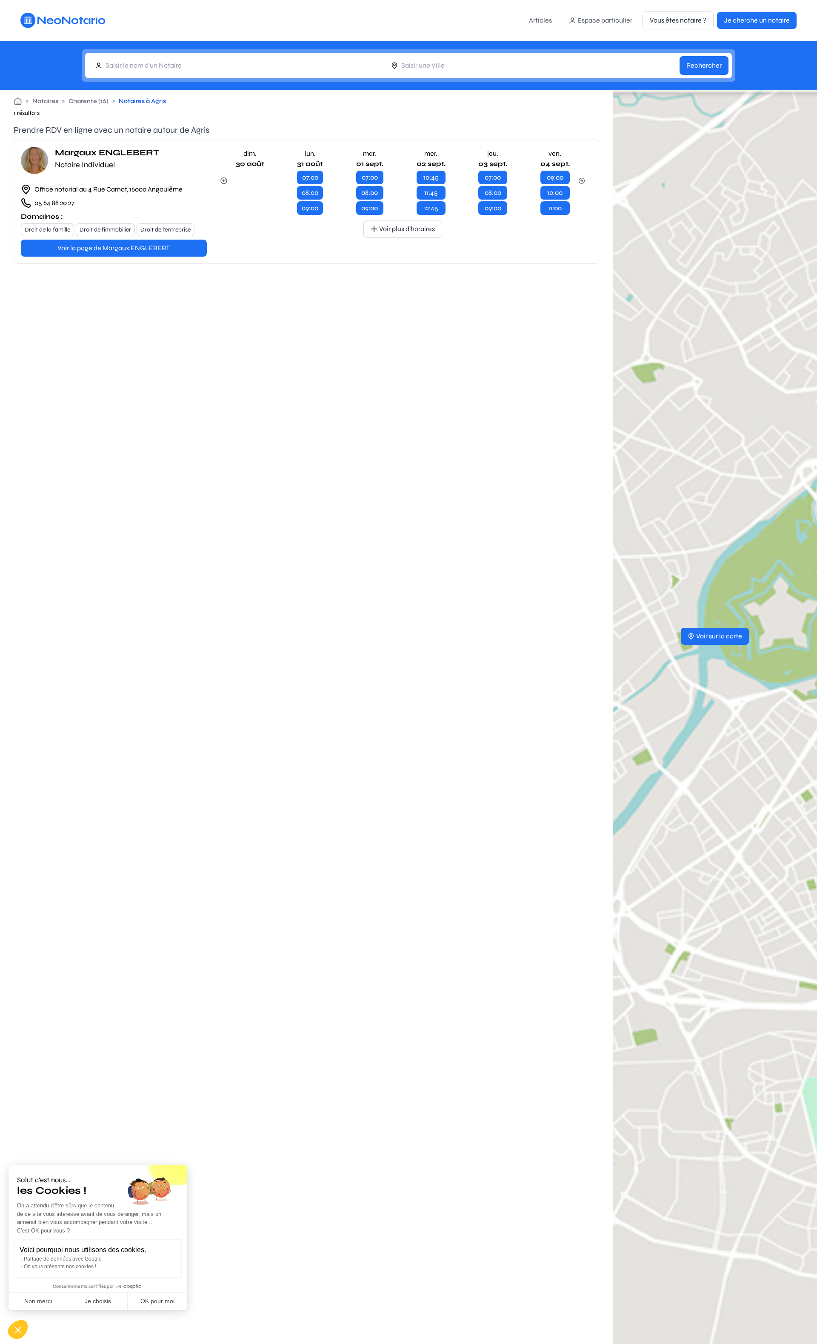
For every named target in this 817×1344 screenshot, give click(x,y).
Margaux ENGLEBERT (107, 152)
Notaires (45, 101)
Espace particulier (604, 20)
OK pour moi (157, 1301)
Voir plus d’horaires (407, 229)
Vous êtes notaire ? (678, 20)
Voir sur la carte (719, 636)
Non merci (38, 1301)
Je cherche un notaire (757, 20)
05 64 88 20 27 (54, 203)
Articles (540, 20)
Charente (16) (89, 101)
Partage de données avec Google (63, 1259)
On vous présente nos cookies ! (60, 1267)
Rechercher (704, 65)
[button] (18, 1329)
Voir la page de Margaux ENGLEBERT (113, 248)
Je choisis (98, 1301)
